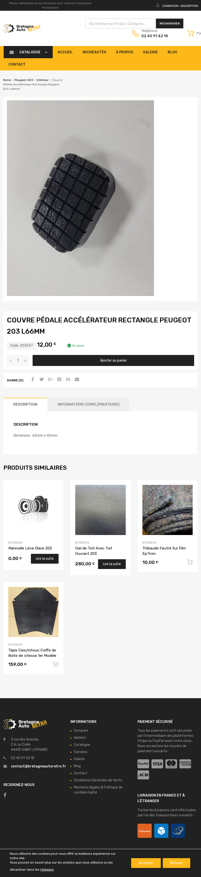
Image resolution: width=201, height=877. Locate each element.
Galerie (150, 52)
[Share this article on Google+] (50, 379)
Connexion (170, 6)
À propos (124, 52)
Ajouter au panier (113, 360)
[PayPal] (143, 764)
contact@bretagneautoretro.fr (38, 766)
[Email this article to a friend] (76, 379)
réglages (47, 869)
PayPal (158, 741)
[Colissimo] (145, 831)
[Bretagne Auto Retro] (22, 31)
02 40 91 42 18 (153, 36)
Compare (81, 731)
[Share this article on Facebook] (32, 379)
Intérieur (43, 80)
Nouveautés (94, 52)
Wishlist (80, 738)
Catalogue (29, 52)
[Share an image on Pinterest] (58, 379)
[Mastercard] (171, 764)
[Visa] (157, 764)
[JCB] (143, 775)
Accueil (65, 52)
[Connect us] (5, 795)
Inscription (189, 6)
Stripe (142, 741)
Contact (17, 64)
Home (7, 80)
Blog (172, 52)
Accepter (145, 863)
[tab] (25, 404)
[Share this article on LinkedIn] (67, 379)
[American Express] (185, 764)
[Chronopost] (161, 831)
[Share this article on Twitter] (41, 379)
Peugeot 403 (24, 80)
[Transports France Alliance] (178, 831)
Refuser (176, 863)
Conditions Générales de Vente (98, 780)
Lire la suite (45, 559)
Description (25, 404)
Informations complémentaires (89, 404)
